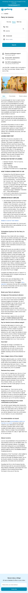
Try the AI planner (13, 5)
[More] (2, 14)
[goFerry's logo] (7, 9)
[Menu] (25, 9)
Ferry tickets (12, 96)
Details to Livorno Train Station (10, 220)
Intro (4, 96)
